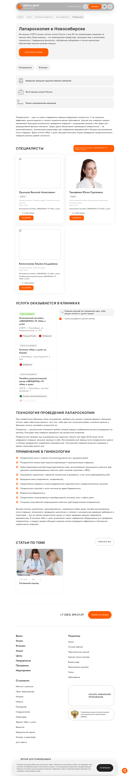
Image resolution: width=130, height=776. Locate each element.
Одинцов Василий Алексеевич (37, 192)
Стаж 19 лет (23, 205)
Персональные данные (78, 651)
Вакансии (20, 727)
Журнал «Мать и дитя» (26, 722)
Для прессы (21, 742)
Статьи (71, 672)
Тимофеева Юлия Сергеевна (86, 192)
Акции (71, 641)
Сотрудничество (23, 711)
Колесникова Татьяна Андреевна (38, 263)
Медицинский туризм (25, 732)
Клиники (43, 67)
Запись (95, 6)
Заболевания (74, 677)
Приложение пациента (78, 667)
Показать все (104, 541)
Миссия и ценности (25, 686)
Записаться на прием (34, 52)
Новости (19, 701)
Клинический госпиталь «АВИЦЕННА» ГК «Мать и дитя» (39, 209)
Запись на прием (99, 615)
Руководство (21, 706)
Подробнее (26, 218)
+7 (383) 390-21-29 (73, 6)
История (19, 696)
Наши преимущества (25, 691)
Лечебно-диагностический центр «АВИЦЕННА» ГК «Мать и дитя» (37, 277)
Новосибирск (29, 8)
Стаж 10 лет (73, 205)
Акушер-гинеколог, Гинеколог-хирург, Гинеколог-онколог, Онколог (39, 201)
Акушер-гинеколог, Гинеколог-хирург (32, 267)
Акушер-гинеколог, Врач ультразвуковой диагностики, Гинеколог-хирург (88, 201)
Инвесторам (21, 716)
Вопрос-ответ (73, 662)
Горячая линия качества (78, 657)
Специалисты (25, 67)
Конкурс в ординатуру (26, 737)
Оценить (84, 716)
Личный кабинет (75, 646)
